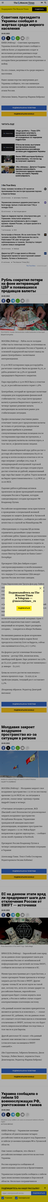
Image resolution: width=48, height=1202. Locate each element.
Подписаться (24, 608)
